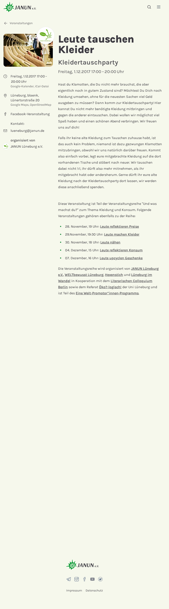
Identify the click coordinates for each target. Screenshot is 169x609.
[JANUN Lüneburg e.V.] (46, 35)
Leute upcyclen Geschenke (121, 258)
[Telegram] (68, 579)
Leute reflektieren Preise (119, 226)
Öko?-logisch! (110, 287)
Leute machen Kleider (121, 234)
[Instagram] (76, 579)
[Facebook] (84, 579)
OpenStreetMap (40, 105)
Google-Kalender (22, 86)
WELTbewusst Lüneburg (84, 275)
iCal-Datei (42, 86)
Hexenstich (114, 275)
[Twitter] (100, 579)
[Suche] (149, 7)
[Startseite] (20, 7)
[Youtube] (92, 579)
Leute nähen (110, 242)
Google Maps (20, 105)
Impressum (74, 590)
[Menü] (158, 7)
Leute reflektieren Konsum (121, 250)
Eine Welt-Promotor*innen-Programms (107, 293)
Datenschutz (94, 590)
